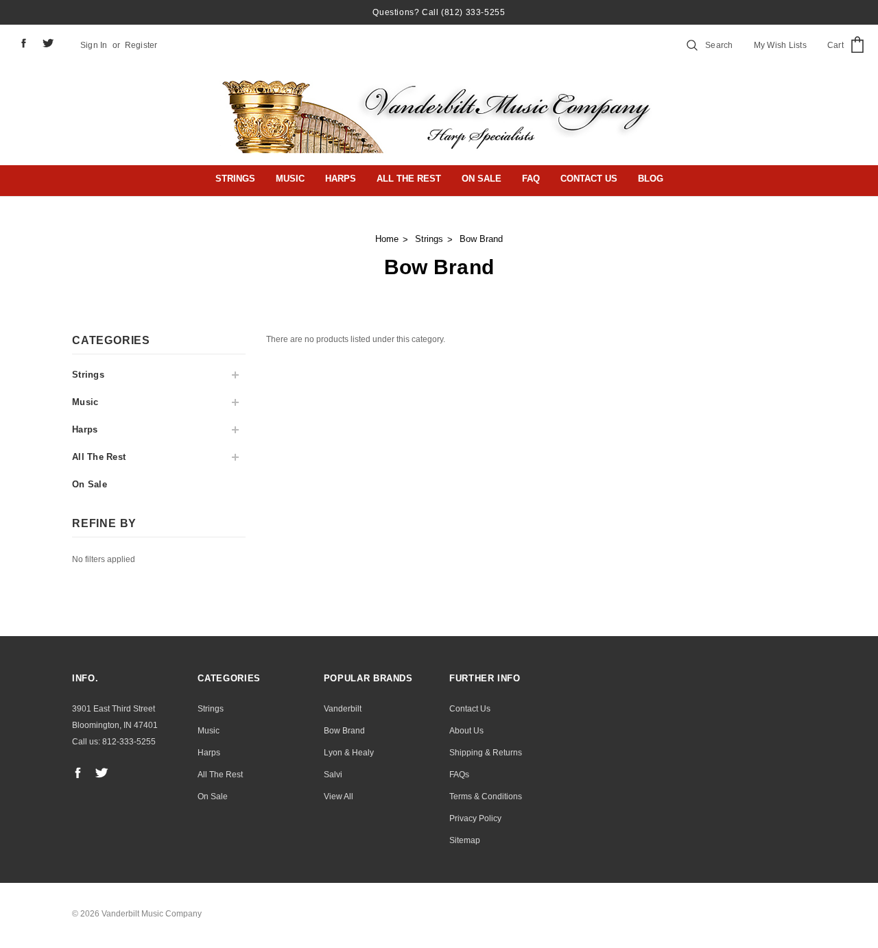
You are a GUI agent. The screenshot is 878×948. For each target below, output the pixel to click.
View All (338, 796)
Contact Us (588, 178)
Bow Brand (481, 239)
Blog (650, 178)
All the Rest (409, 178)
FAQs (459, 774)
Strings (235, 178)
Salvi (333, 774)
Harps (340, 178)
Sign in (94, 45)
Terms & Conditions (485, 796)
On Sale (481, 178)
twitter (48, 43)
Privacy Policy (475, 818)
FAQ (531, 178)
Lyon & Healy (349, 752)
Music (290, 178)
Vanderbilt (342, 709)
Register (141, 45)
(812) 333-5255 (473, 12)
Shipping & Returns (485, 752)
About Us (466, 731)
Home (387, 239)
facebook (23, 42)
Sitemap (464, 840)
